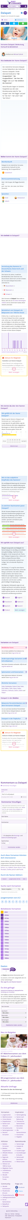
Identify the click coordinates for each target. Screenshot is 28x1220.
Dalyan (4, 692)
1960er (6, 934)
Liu (6, 867)
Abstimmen (14, 446)
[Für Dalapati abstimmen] (16, 20)
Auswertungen (20, 1150)
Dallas (19, 688)
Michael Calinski (18, 54)
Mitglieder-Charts (7, 1168)
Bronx (20, 867)
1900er (6, 952)
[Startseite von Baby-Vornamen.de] (14, 4)
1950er (6, 937)
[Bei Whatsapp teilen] (23, 23)
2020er (6, 915)
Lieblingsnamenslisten (9, 1197)
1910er (6, 949)
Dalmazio (11, 690)
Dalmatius (5, 690)
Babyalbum (5, 1204)
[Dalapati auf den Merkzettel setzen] (2, 20)
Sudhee (9, 869)
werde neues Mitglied (15, 809)
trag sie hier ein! (16, 653)
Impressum (8, 1217)
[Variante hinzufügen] (26, 659)
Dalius (15, 688)
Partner (12, 1214)
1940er (6, 940)
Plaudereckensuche (8, 1195)
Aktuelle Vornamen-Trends (5, 1177)
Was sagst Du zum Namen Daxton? (11, 982)
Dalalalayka (8, 686)
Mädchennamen (7, 1117)
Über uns (7, 1214)
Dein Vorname (5, 1006)
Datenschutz (11, 1215)
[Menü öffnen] (2, 6)
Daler (22, 686)
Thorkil (21, 869)
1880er (6, 958)
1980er (6, 927)
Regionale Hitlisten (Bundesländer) (7, 1159)
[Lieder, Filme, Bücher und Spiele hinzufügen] (26, 719)
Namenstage (20, 1144)
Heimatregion (5, 1020)
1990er (6, 924)
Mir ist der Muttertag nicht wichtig (12, 1099)
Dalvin (21, 690)
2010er (6, 918)
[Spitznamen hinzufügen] (26, 672)
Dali (3, 688)
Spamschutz (5, 841)
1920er (6, 946)
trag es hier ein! (13, 726)
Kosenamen (19, 1134)
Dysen (16, 867)
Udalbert (10, 867)
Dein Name (4, 816)
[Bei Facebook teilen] (5, 23)
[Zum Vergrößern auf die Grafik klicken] (14, 343)
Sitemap (17, 1214)
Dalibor (7, 688)
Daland (14, 686)
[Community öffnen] (26, 6)
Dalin (11, 688)
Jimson (14, 869)
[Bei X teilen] (14, 23)
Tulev (23, 867)
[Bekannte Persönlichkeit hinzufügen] (26, 703)
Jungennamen (6, 1115)
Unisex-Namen (6, 1119)
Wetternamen (20, 1161)
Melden (25, 797)
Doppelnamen (6, 1121)
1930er (6, 943)
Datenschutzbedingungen (9, 837)
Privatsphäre (18, 1215)
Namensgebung (21, 1115)
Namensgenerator (7, 1130)
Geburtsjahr (5, 1015)
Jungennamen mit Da (14, 879)
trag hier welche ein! (7, 666)
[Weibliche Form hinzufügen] (26, 648)
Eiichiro (3, 867)
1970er (6, 930)
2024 (6, 912)
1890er (6, 955)
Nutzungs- (17, 835)
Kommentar (5, 822)
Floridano (3, 869)
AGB (6, 1215)
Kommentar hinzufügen (9, 786)
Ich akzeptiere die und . (12, 836)
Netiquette (5, 1206)
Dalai (3, 686)
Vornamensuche (7, 1128)
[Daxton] (8, 972)
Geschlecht (4, 1011)
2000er (6, 921)
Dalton (16, 690)
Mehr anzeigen (20, 610)
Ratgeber (19, 1137)
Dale (18, 686)
